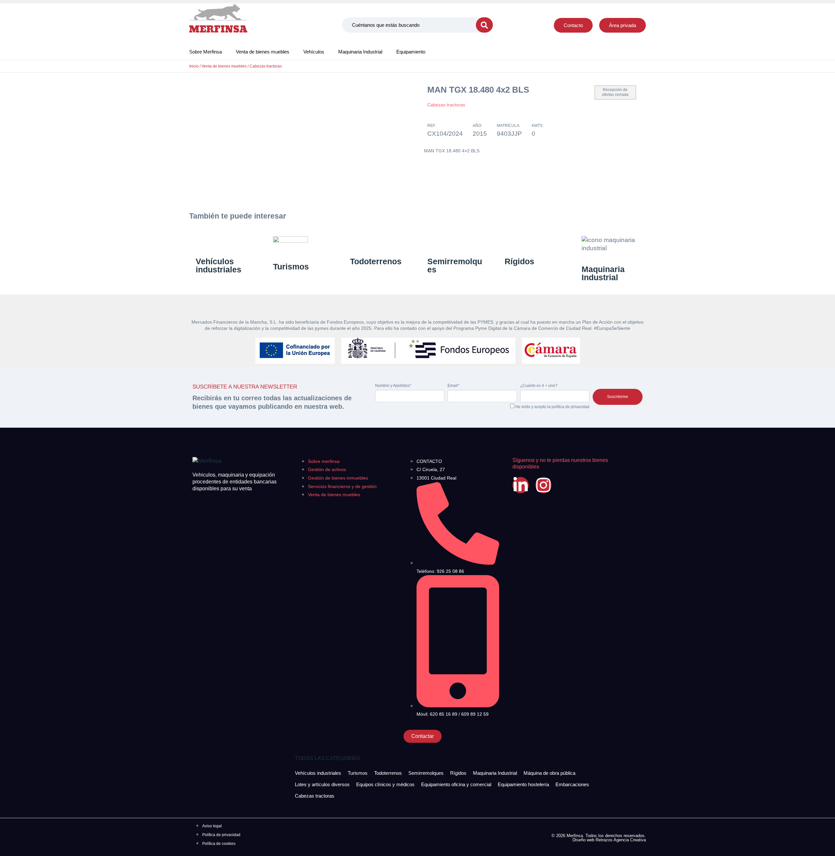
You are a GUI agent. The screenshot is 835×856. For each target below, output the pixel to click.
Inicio (194, 66)
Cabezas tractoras (266, 66)
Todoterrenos (376, 261)
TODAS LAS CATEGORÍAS (327, 758)
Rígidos (519, 261)
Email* (453, 385)
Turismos (291, 266)
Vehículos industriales (218, 265)
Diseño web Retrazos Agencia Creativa (609, 839)
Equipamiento (410, 51)
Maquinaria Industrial (360, 51)
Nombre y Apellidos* (393, 385)
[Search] (484, 25)
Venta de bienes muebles (262, 51)
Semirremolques (454, 265)
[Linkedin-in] (520, 485)
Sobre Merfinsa (205, 51)
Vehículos (313, 51)
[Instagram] (543, 485)
